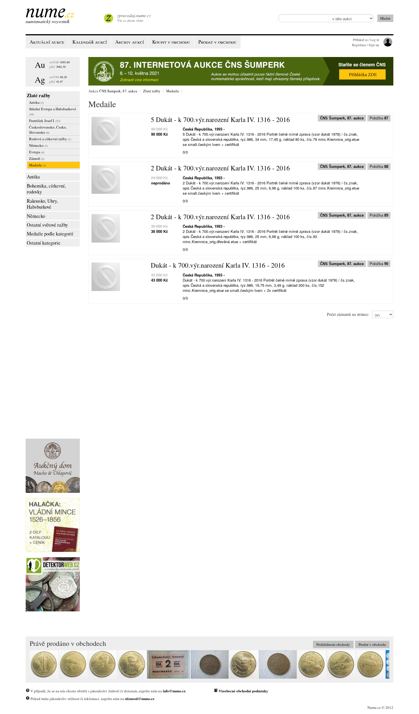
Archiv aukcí (129, 41)
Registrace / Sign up (365, 44)
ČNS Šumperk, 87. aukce (118, 90)
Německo (38, 145)
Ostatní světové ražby (47, 224)
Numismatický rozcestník (48, 21)
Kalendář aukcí (89, 41)
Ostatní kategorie (43, 242)
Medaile (37, 165)
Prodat (217, 41)
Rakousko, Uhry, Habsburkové (42, 204)
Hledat (385, 18)
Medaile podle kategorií (50, 233)
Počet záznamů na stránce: (348, 314)
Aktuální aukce (47, 41)
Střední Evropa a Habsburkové (52, 111)
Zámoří (36, 158)
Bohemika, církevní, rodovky (46, 188)
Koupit (171, 41)
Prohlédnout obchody (333, 644)
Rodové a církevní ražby (50, 138)
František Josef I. (44, 120)
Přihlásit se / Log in (366, 39)
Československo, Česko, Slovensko (48, 130)
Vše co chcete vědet (134, 18)
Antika (36, 102)
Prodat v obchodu (372, 644)
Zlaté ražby (38, 95)
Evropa (36, 151)
